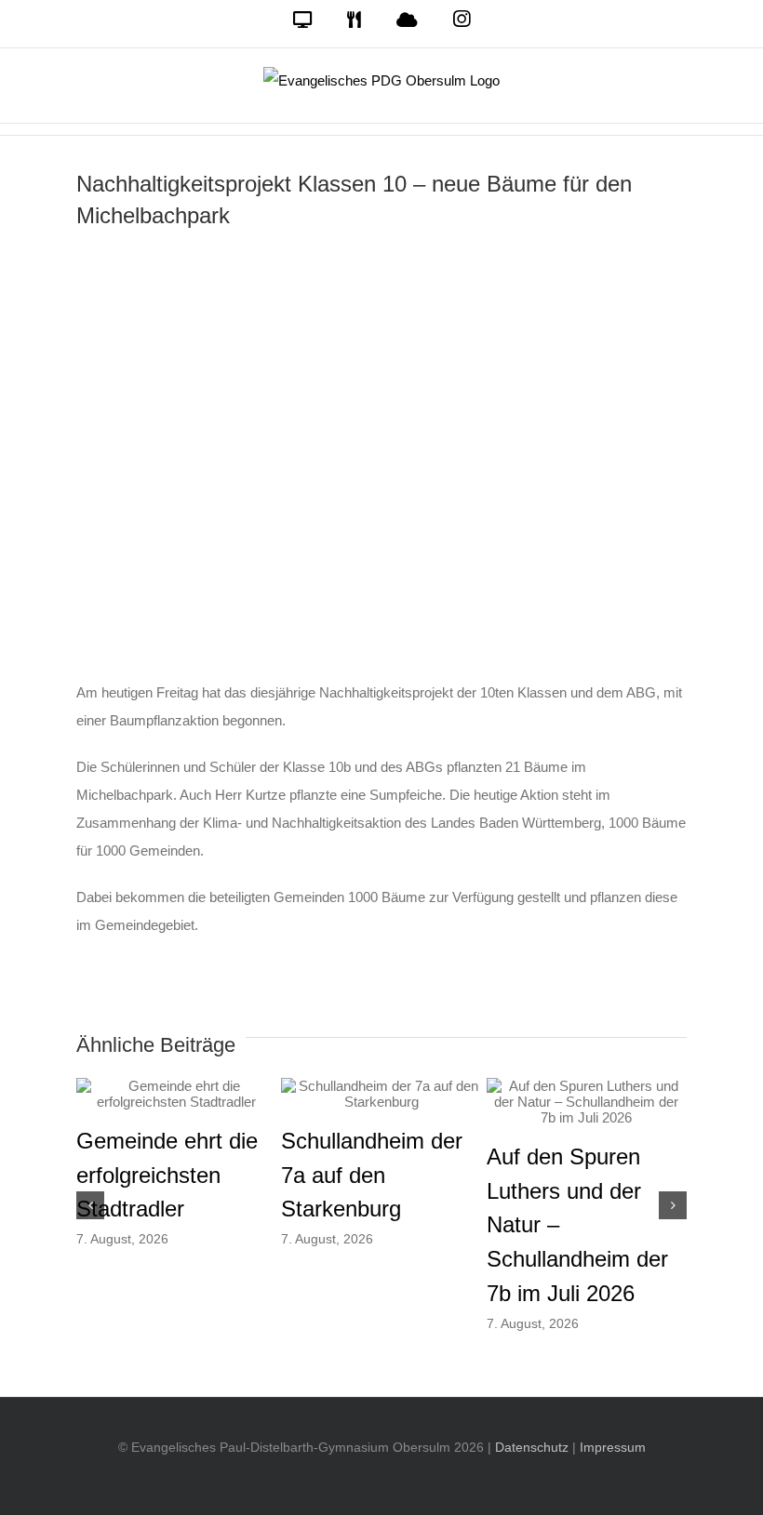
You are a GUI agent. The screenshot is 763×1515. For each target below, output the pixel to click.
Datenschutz (532, 1447)
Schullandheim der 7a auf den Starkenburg (371, 1174)
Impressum (613, 1447)
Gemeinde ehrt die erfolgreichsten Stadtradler (167, 1174)
